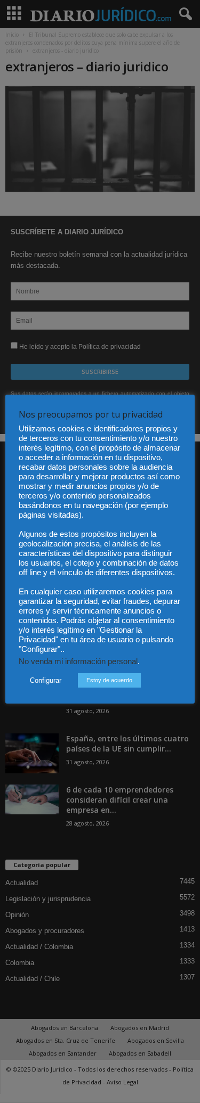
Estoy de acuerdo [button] (109, 680)
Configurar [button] (45, 680)
